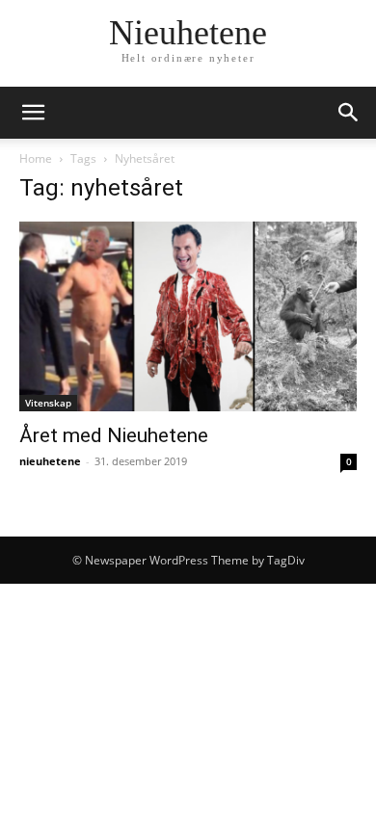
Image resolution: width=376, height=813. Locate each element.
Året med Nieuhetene (113, 435)
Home (35, 158)
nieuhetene (50, 461)
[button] (33, 113)
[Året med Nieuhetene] (188, 316)
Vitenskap (48, 402)
